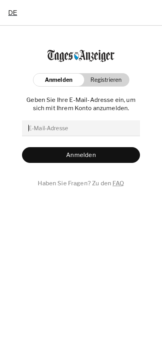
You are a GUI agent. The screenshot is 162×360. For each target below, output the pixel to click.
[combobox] (12, 13)
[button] (104, 80)
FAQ (118, 183)
